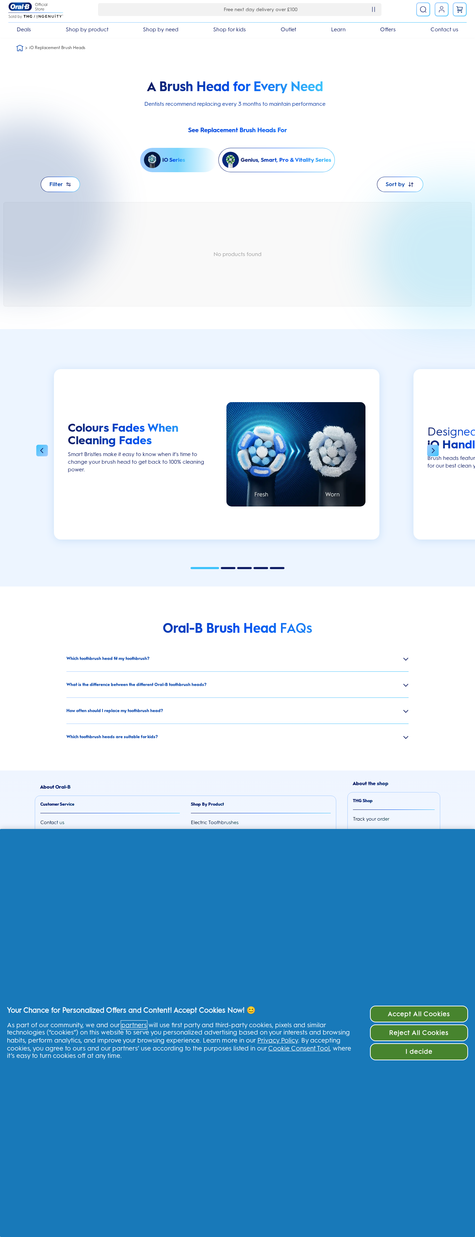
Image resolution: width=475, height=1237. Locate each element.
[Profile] (442, 9)
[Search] (423, 9)
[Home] (19, 48)
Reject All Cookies (419, 1033)
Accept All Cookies (419, 1014)
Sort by (395, 184)
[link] (460, 9)
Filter (56, 184)
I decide (419, 1051)
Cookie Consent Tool (299, 1048)
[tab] (205, 568)
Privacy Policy (277, 1040)
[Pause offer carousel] (373, 9)
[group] (216, 458)
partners (134, 1025)
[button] (42, 451)
